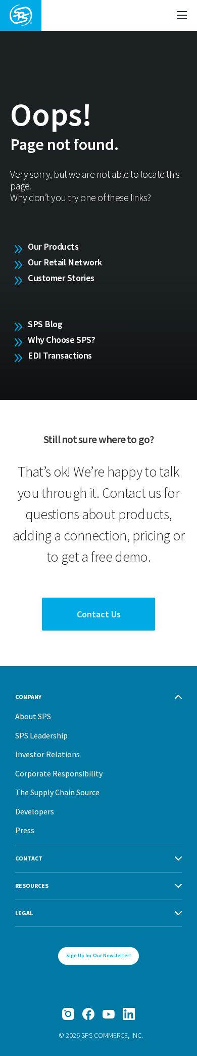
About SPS (33, 716)
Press (24, 830)
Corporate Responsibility (59, 773)
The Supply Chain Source (57, 792)
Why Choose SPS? (61, 339)
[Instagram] (68, 1014)
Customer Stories (61, 278)
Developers (34, 811)
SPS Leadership (41, 735)
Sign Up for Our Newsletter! (98, 955)
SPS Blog (45, 324)
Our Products (53, 246)
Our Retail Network (65, 262)
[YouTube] (109, 1014)
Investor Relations (47, 754)
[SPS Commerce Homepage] (20, 15)
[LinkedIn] (129, 1014)
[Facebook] (88, 1014)
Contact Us (99, 614)
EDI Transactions (60, 355)
